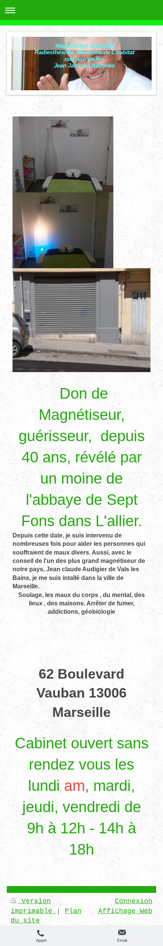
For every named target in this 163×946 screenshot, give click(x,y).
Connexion (133, 901)
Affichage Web (125, 911)
